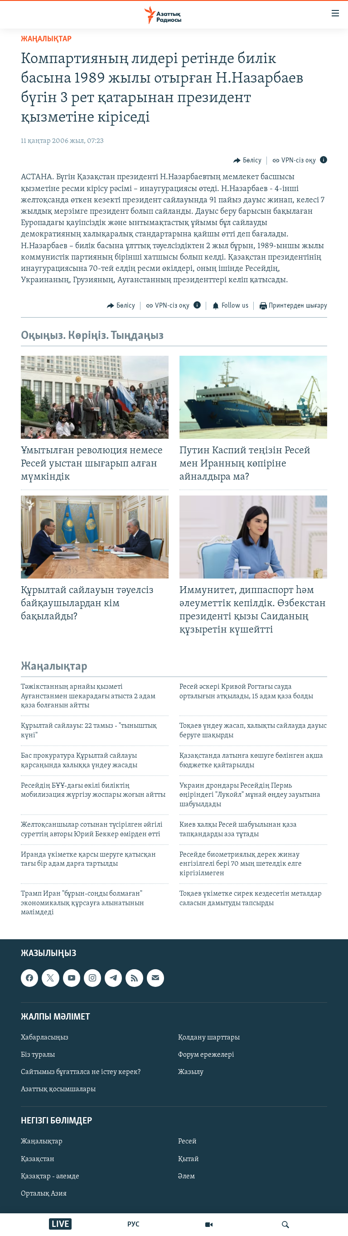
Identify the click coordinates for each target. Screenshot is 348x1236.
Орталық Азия (44, 1193)
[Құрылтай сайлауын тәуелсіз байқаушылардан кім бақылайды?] (95, 537)
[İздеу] (285, 1224)
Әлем (186, 1176)
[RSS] (134, 978)
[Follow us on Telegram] (113, 978)
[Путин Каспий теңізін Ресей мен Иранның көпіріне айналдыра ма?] (253, 397)
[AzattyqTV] (208, 1224)
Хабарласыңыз (44, 1037)
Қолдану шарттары (209, 1037)
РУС (133, 1224)
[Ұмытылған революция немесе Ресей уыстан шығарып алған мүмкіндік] (95, 397)
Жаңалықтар (42, 1142)
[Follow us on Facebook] (29, 978)
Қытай (188, 1159)
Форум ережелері (206, 1055)
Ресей (187, 1142)
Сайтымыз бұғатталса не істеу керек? (80, 1072)
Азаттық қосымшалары (58, 1089)
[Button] (247, 161)
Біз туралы (38, 1055)
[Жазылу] (155, 978)
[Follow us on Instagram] (92, 978)
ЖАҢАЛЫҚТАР (46, 39)
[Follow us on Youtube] (71, 978)
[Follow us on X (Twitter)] (50, 978)
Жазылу (190, 1072)
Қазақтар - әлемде (50, 1176)
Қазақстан (37, 1159)
